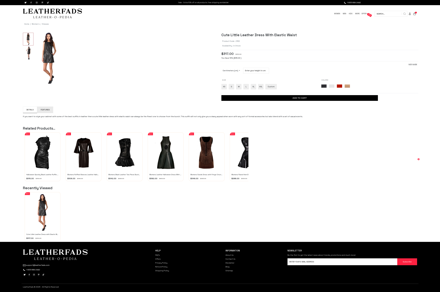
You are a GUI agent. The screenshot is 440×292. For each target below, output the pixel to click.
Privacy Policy (161, 263)
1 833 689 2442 (354, 2)
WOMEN (337, 13)
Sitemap (229, 270)
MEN (344, 13)
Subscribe (407, 262)
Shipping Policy (162, 270)
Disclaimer (230, 263)
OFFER (364, 13)
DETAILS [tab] (30, 110)
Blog (227, 267)
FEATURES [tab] (45, 110)
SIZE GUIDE (412, 64)
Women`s (36, 24)
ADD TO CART (300, 97)
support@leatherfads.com (38, 265)
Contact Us (230, 259)
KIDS (350, 13)
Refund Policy (161, 267)
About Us (230, 255)
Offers (158, 259)
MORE (357, 13)
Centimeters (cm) (231, 70)
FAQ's (157, 255)
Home (26, 24)
